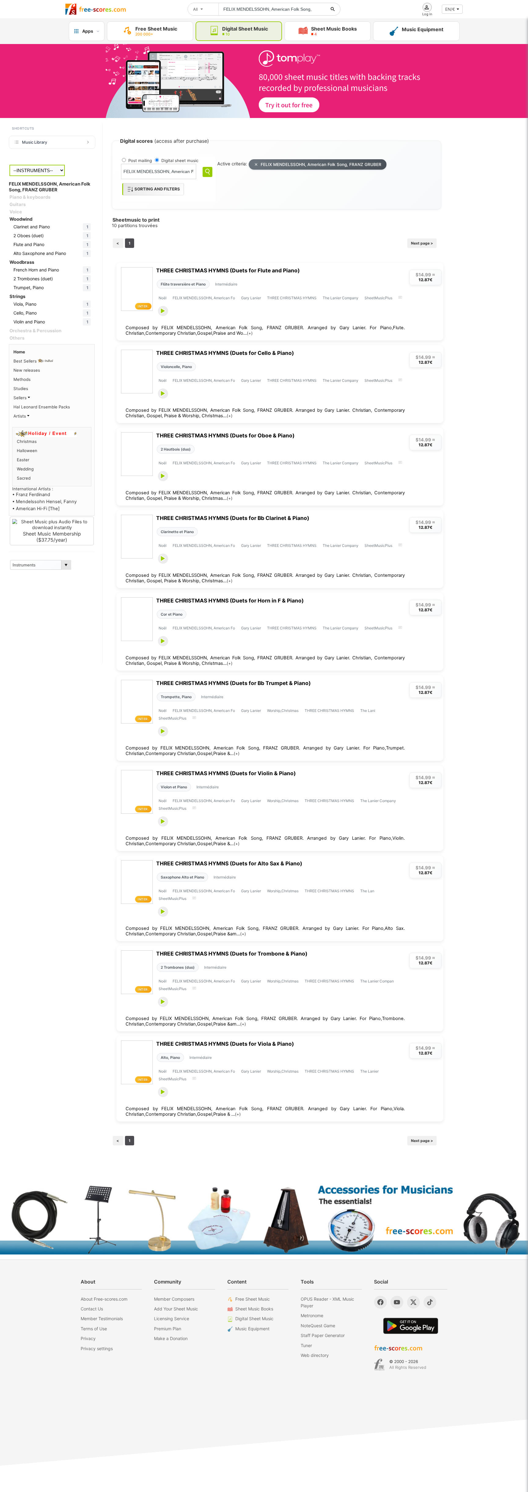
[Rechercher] (332, 9)
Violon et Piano (174, 787)
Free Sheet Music (252, 1299)
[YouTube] (397, 1302)
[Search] (207, 172)
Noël (163, 298)
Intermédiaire (226, 284)
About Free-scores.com (104, 1299)
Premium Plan (167, 1328)
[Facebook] (380, 1302)
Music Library (34, 142)
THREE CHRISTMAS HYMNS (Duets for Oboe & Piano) (225, 435)
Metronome (312, 1315)
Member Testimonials (102, 1318)
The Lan (367, 891)
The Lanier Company (340, 298)
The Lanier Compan (377, 981)
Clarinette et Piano (177, 531)
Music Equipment (252, 1328)
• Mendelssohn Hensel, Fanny (44, 501)
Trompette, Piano (176, 696)
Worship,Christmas (283, 710)
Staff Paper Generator (323, 1335)
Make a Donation (171, 1338)
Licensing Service (171, 1318)
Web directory (315, 1355)
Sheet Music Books (254, 1308)
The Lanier (369, 1071)
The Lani (367, 710)
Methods (22, 379)
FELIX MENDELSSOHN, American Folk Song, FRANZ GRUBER (321, 164)
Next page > (422, 243)
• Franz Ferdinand (31, 494)
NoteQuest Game (318, 1325)
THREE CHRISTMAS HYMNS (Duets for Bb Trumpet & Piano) (233, 683)
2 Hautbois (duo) (176, 449)
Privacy (88, 1338)
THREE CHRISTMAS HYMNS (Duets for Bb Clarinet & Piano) (232, 518)
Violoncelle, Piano (176, 366)
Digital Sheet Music (254, 1318)
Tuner (306, 1345)
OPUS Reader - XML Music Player (327, 1302)
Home (19, 351)
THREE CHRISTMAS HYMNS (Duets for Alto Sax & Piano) (229, 863)
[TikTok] (430, 1302)
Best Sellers (25, 361)
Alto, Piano (170, 1057)
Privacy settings (97, 1348)
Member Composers (174, 1299)
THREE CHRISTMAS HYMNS (292, 298)
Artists (20, 416)
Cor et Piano (171, 614)
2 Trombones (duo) (178, 967)
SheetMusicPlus (378, 298)
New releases (26, 370)
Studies (20, 388)
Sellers (20, 397)
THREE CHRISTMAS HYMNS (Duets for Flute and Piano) (228, 270)
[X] (413, 1302)
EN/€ (450, 9)
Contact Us (92, 1308)
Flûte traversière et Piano (183, 284)
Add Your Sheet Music (176, 1308)
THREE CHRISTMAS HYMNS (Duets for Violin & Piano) (226, 773)
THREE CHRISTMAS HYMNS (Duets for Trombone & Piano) (231, 953)
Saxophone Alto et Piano (182, 877)
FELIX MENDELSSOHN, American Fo (204, 298)
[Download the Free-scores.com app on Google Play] (410, 1326)
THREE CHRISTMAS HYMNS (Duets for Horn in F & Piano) (230, 600)
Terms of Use (94, 1328)
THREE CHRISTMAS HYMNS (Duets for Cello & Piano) (225, 353)
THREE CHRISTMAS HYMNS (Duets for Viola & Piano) (225, 1044)
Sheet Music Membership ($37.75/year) (52, 537)
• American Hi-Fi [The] (36, 508)
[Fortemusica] (379, 1364)
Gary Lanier (251, 298)
